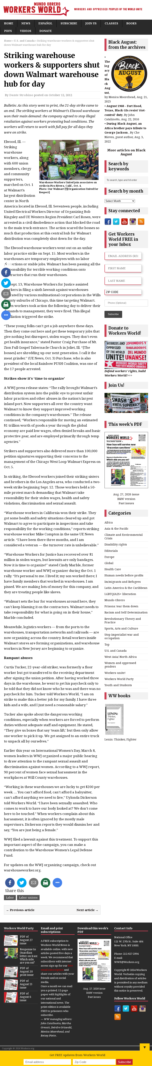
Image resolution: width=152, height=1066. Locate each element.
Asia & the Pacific (116, 528)
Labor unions (28, 897)
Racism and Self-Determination (126, 612)
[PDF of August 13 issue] (11, 988)
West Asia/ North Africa (120, 657)
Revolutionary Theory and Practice (122, 620)
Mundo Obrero (114, 600)
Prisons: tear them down (121, 606)
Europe (109, 557)
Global (108, 563)
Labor (10, 897)
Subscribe (69, 23)
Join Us (91, 23)
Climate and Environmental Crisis (123, 536)
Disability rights (115, 544)
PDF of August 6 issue (25, 997)
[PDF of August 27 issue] (11, 943)
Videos (25, 31)
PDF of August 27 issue (26, 940)
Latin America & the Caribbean (125, 588)
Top (106, 644)
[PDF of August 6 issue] (11, 1000)
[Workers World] (76, 10)
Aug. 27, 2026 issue (126, 494)
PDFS (8, 31)
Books (131, 23)
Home (8, 23)
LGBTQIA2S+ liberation (120, 594)
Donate (45, 31)
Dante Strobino (21, 95)
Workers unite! (114, 673)
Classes (111, 23)
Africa (108, 522)
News (25, 23)
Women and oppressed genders (120, 664)
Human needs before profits (123, 575)
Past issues (126, 503)
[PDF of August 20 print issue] (11, 975)
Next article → (87, 910)
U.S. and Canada (115, 650)
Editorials (111, 551)
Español (45, 23)
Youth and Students (118, 685)
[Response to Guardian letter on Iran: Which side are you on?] (11, 956)
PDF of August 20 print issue (27, 972)
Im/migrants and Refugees (122, 582)
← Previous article (20, 910)
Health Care (112, 569)
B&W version (126, 499)
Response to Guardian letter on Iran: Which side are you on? (29, 956)
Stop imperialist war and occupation (121, 636)
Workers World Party (119, 679)
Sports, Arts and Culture (121, 628)
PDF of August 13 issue (26, 984)
